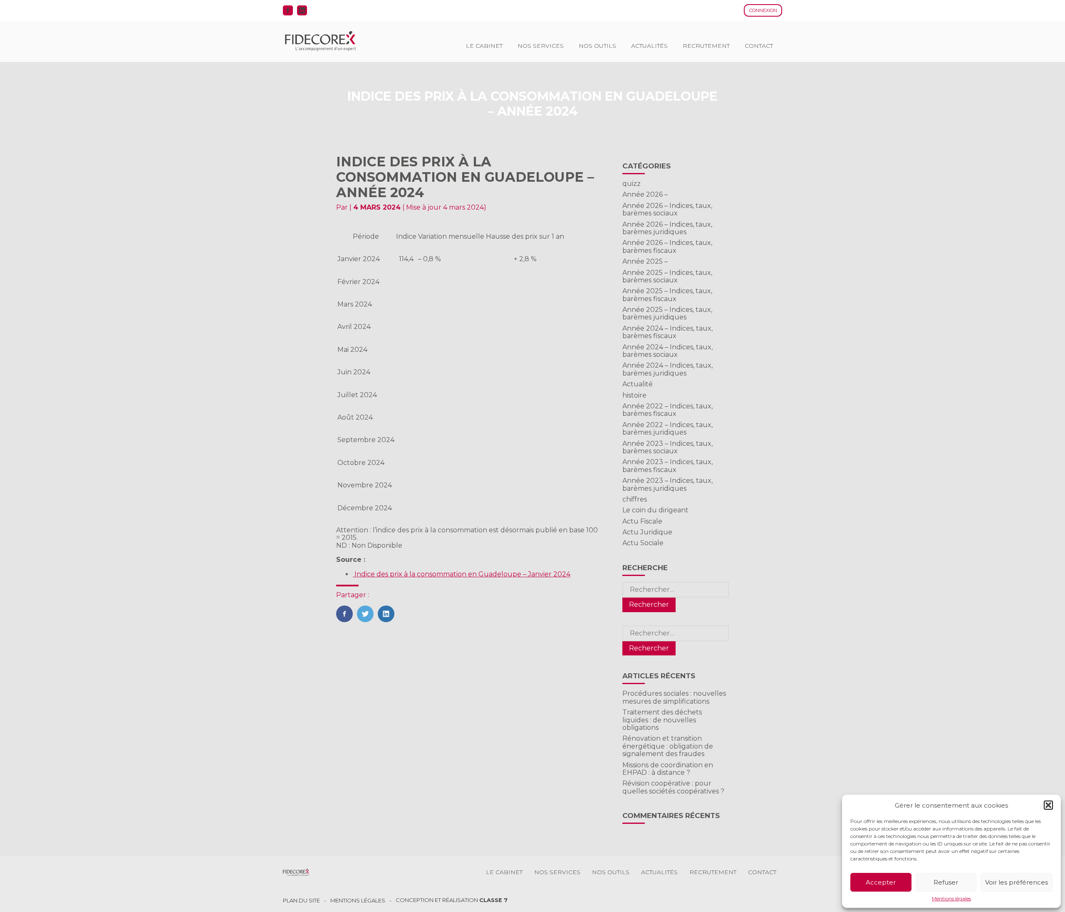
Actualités (649, 45)
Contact (759, 45)
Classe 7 (493, 900)
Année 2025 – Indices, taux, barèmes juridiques (667, 313)
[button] (1048, 805)
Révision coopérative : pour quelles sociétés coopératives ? (673, 787)
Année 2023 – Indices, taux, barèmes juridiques (667, 484)
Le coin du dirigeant (655, 510)
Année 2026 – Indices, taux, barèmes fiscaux (667, 246)
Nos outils (597, 45)
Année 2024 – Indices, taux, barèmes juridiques (667, 369)
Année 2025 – (645, 261)
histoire (634, 395)
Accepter (881, 882)
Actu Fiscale (642, 521)
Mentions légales (951, 899)
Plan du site (301, 900)
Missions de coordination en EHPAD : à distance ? (667, 768)
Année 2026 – (645, 194)
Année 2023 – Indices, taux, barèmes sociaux (667, 447)
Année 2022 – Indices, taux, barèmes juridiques (667, 428)
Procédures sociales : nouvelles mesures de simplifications (674, 697)
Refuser (946, 882)
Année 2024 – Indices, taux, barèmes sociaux (667, 350)
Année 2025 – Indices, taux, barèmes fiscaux (667, 294)
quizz (631, 184)
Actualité (637, 384)
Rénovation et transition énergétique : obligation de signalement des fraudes (667, 746)
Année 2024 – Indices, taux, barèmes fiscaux (667, 332)
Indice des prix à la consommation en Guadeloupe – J (442, 574)
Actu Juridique (647, 532)
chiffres (634, 499)
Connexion (763, 10)
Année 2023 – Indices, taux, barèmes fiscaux (667, 465)
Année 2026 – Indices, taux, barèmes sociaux (667, 209)
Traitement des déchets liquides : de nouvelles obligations (662, 720)
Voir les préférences (1016, 882)
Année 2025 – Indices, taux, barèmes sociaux (667, 276)
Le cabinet (484, 45)
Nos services (541, 45)
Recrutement (706, 45)
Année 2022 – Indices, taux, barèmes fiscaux (667, 410)
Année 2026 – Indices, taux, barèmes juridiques (667, 228)
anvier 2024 (550, 574)
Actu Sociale (643, 543)
